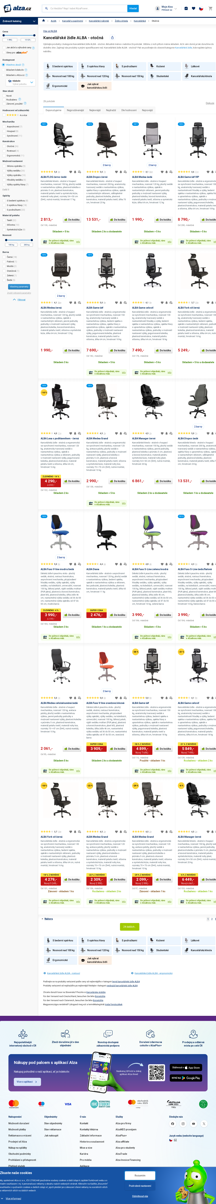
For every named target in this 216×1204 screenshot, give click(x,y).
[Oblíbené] (194, 8)
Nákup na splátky (17, 1147)
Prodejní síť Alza (17, 1141)
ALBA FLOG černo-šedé (53, 177)
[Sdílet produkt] (112, 37)
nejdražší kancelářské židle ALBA (122, 986)
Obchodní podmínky (19, 1154)
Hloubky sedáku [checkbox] (15, 180)
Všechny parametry (19, 286)
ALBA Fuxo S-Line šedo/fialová (195, 569)
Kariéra (84, 1154)
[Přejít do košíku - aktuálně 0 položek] (210, 8)
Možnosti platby (17, 1129)
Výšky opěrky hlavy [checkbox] (16, 184)
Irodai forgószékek (113, 1004)
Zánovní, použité (14, 104)
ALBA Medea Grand (97, 438)
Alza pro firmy (123, 1123)
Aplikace (84, 1166)
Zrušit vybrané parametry (19, 293)
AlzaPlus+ (121, 1135)
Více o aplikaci (25, 1081)
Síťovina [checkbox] (11, 225)
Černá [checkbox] (9, 257)
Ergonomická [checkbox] (13, 155)
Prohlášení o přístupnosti (22, 1160)
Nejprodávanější (75, 110)
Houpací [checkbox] (11, 131)
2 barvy (107, 165)
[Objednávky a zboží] (186, 8)
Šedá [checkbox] (9, 280)
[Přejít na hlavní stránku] (17, 8)
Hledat (133, 8)
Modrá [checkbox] (10, 266)
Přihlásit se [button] (167, 10)
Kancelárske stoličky (96, 992)
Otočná (155, 21)
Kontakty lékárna (89, 1129)
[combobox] (84, 8)
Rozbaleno (11, 100)
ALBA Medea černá (51, 307)
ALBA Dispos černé (96, 177)
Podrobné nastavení (140, 1186)
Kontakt (84, 1123)
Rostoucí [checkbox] (11, 151)
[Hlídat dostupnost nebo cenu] (75, 172)
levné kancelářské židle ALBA (126, 981)
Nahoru (49, 918)
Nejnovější (147, 110)
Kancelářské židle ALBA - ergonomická (153, 973)
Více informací (13, 1198)
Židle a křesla (121, 21)
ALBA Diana (92, 569)
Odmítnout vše (140, 1196)
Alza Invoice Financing (128, 1160)
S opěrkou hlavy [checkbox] (14, 205)
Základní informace (91, 1135)
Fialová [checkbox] (10, 261)
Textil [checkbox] (9, 220)
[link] (19, 299)
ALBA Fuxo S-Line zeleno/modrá (150, 569)
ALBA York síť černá (189, 307)
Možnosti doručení (18, 1123)
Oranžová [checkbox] (11, 271)
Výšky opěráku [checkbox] (14, 175)
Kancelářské (140, 21)
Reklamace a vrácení (19, 1135)
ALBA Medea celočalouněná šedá (59, 703)
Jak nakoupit (51, 1135)
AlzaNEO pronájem (126, 1129)
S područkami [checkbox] (14, 209)
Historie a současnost (92, 1141)
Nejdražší (111, 110)
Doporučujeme (53, 110)
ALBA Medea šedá (142, 177)
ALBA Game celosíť (142, 307)
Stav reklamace (52, 1129)
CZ (175, 1140)
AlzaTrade (121, 1154)
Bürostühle (100, 996)
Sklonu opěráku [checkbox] (14, 166)
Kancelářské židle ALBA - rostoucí (63, 973)
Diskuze (210, 103)
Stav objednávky (53, 1123)
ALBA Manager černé (143, 438)
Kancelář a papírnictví (72, 21)
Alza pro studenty (125, 1147)
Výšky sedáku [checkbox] (13, 170)
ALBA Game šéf (94, 307)
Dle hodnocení (129, 110)
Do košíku (73, 219)
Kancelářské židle (183, 47)
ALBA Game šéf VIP (188, 177)
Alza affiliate (122, 1141)
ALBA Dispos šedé (188, 438)
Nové (8, 96)
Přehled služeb (16, 1166)
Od (4, 35)
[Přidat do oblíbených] (70, 172)
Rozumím (140, 1175)
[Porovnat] (79, 172)
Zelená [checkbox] (10, 275)
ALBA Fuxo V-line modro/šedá (57, 569)
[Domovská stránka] (43, 21)
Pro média (85, 1160)
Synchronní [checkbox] (12, 135)
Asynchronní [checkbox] (13, 126)
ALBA (53, 21)
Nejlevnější (95, 110)
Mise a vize (86, 1147)
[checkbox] (19, 48)
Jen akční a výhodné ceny (18, 47)
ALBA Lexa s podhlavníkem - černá (60, 438)
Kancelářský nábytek (99, 21)
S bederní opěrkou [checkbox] (16, 200)
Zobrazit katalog (12, 21)
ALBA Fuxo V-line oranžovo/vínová (105, 703)
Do (34, 35)
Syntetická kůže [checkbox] (14, 229)
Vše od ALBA (50, 31)
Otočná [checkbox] (10, 146)
